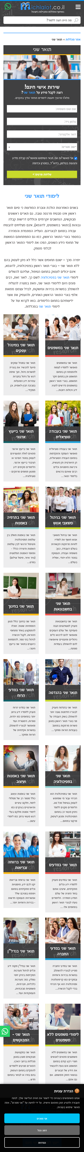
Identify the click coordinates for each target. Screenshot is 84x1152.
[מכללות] (42, 7)
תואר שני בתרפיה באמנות (21, 520)
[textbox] (42, 146)
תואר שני (45, 306)
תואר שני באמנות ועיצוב (21, 778)
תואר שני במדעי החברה (63, 951)
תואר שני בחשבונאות (63, 606)
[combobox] (42, 147)
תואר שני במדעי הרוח (21, 692)
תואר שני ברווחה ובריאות (21, 864)
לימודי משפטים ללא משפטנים (63, 1037)
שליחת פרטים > (42, 174)
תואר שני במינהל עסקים (21, 347)
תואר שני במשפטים (63, 347)
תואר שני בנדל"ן (21, 950)
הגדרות (42, 1142)
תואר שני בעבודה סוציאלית (63, 433)
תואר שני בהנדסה (63, 692)
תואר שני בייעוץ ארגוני (21, 433)
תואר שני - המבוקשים (21, 1037)
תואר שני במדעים (63, 864)
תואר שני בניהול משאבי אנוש (63, 520)
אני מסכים (42, 1118)
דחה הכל (42, 1130)
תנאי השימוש (45, 157)
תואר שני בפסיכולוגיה (55, 277)
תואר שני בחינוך (21, 605)
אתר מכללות (73, 39)
